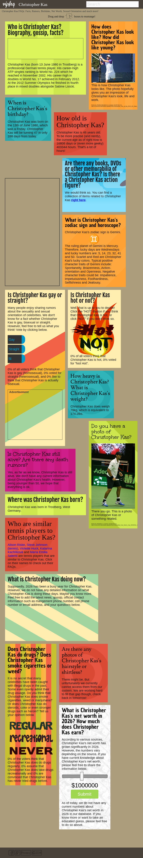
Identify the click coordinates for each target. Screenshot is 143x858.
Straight (14, 349)
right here (78, 200)
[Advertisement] (32, 231)
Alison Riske (16, 545)
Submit (84, 794)
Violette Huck (29, 548)
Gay (11, 339)
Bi (10, 359)
